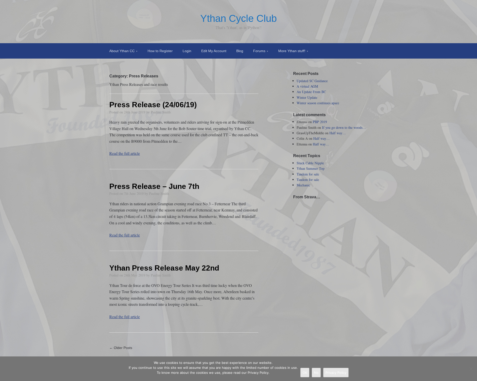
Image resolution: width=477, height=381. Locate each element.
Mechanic (303, 185)
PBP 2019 (320, 121)
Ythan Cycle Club (238, 18)
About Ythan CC (122, 51)
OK (305, 373)
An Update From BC (311, 91)
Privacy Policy (335, 373)
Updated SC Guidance (312, 80)
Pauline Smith (161, 112)
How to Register (160, 51)
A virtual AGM (307, 86)
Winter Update (307, 97)
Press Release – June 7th (154, 186)
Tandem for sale (308, 174)
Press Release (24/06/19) (153, 105)
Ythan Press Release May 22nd (164, 268)
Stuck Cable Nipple (310, 163)
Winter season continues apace (318, 103)
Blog (239, 51)
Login (187, 51)
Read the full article (124, 153)
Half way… (337, 133)
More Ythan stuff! (291, 51)
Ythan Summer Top (310, 168)
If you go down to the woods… (344, 127)
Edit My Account (213, 51)
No (316, 373)
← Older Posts (120, 348)
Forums (259, 51)
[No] (470, 368)
